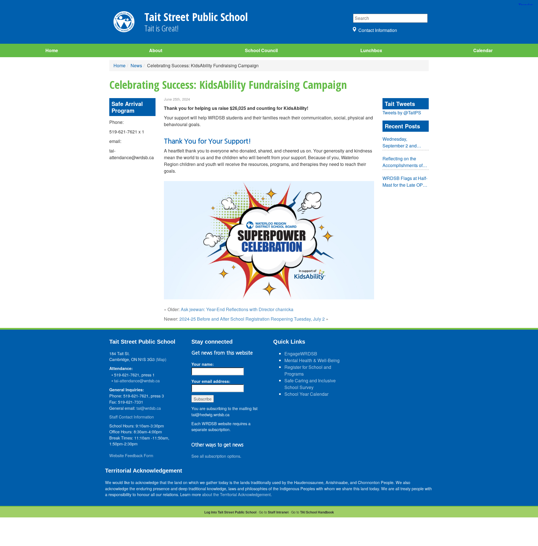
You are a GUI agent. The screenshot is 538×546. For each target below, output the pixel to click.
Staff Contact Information (131, 417)
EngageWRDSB (300, 353)
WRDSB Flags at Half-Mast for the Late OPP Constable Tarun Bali (404, 181)
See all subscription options (215, 456)
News (136, 65)
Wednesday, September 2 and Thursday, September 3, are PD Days (403, 142)
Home (51, 50)
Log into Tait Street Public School (230, 512)
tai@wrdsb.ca (148, 408)
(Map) (161, 359)
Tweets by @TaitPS (401, 112)
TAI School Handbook (317, 512)
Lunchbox (371, 50)
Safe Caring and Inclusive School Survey (310, 383)
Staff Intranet (278, 512)
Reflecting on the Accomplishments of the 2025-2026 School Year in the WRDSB (404, 162)
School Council (261, 50)
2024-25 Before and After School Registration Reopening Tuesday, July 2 (252, 319)
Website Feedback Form (131, 455)
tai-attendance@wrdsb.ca (137, 380)
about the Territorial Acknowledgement (236, 494)
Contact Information (377, 30)
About (155, 50)
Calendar (483, 50)
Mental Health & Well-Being (312, 360)
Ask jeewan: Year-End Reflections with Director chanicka (237, 309)
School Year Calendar (306, 394)
